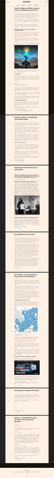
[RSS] (26, 470)
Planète (15, 11)
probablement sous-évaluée (17, 350)
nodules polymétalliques (28, 289)
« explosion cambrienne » (33, 14)
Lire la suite (15, 402)
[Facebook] (25, 470)
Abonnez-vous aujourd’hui (28, 341)
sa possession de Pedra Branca (27, 346)
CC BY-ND (20, 335)
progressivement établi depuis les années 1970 (33, 375)
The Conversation (17, 11)
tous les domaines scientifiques (30, 24)
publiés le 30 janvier (24, 42)
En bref (15, 405)
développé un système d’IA (26, 33)
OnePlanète (26, 1)
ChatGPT (35, 21)
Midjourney (31, 21)
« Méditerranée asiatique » (34, 282)
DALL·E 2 (15, 22)
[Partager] (17, 112)
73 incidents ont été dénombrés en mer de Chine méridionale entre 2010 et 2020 (24, 349)
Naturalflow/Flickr (16, 335)
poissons (23, 289)
